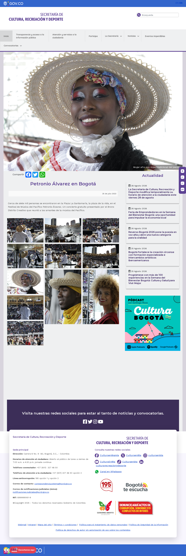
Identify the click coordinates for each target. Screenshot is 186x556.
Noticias (132, 36)
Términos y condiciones (65, 524)
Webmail (22, 524)
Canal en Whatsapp (111, 471)
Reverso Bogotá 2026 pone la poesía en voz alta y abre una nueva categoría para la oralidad (152, 235)
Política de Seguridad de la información (148, 524)
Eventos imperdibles (155, 36)
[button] (25, 230)
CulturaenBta (133, 455)
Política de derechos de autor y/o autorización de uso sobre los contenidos (93, 530)
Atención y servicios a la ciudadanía (64, 36)
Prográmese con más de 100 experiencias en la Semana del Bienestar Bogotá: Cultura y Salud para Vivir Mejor (151, 279)
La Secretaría (111, 36)
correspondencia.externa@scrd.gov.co (53, 483)
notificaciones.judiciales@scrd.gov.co (31, 492)
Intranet (32, 524)
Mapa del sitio (45, 524)
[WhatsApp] (42, 174)
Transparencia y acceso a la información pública (30, 36)
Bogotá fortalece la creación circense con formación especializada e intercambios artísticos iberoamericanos (151, 256)
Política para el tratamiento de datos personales (103, 524)
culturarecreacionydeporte (111, 465)
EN (177, 2)
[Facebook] (28, 174)
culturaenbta (155, 455)
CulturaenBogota (109, 455)
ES (181, 2)
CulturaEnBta (107, 461)
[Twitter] (35, 174)
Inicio (6, 36)
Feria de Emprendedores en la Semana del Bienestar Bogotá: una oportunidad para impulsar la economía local (151, 215)
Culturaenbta (129, 461)
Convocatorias (11, 45)
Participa (93, 36)
